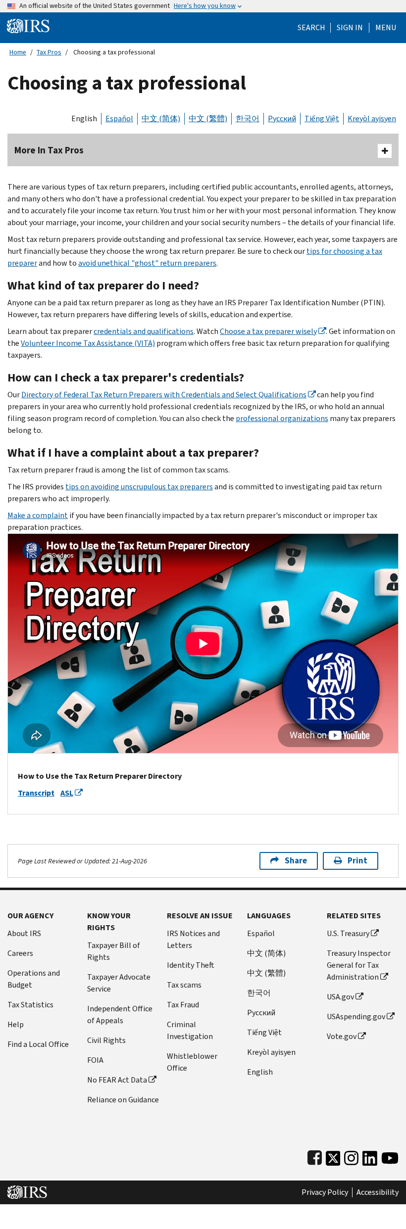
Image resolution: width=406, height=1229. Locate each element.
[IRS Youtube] (390, 1156)
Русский (282, 118)
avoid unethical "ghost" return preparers (147, 263)
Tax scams (184, 985)
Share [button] (296, 860)
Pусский (261, 1012)
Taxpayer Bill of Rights (113, 951)
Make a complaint (37, 515)
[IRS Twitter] (333, 1156)
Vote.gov (341, 1036)
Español (119, 118)
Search (311, 28)
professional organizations (282, 418)
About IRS (24, 933)
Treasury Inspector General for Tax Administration (359, 965)
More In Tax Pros (49, 150)
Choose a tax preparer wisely (268, 331)
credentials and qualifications (144, 331)
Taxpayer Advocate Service (119, 983)
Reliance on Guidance (123, 1099)
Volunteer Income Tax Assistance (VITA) (88, 343)
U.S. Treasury (348, 933)
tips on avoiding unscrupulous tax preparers (139, 486)
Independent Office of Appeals (119, 1014)
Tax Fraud (183, 1004)
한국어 (247, 118)
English (84, 118)
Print (357, 860)
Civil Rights (106, 1040)
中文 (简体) (161, 118)
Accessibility (377, 1192)
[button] (350, 28)
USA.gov (340, 997)
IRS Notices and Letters (193, 939)
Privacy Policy (325, 1192)
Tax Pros (49, 52)
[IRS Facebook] (314, 1156)
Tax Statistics (30, 1004)
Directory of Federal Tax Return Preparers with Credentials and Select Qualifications (163, 394)
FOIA (95, 1060)
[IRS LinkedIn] (369, 1156)
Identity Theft (190, 965)
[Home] (28, 25)
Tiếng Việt (321, 118)
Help (15, 1024)
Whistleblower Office (192, 1062)
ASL (66, 793)
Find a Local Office (38, 1044)
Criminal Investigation (190, 1030)
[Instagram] (351, 1156)
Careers (20, 953)
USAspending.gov (356, 1016)
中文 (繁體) (208, 118)
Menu (385, 28)
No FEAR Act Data (117, 1080)
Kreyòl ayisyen (372, 118)
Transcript (36, 793)
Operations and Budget (33, 979)
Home (17, 52)
